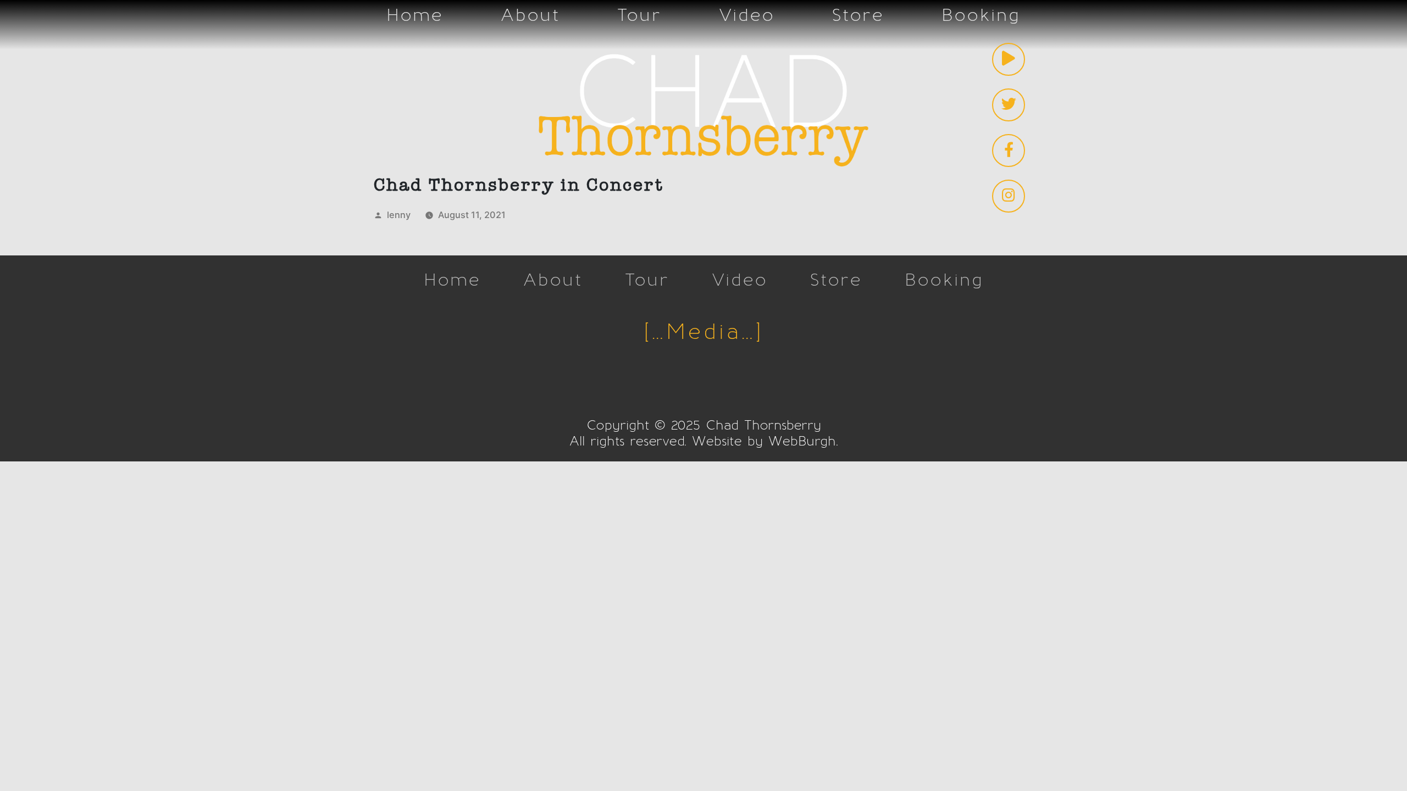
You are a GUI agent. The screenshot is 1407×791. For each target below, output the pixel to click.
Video (747, 15)
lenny (399, 214)
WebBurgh (802, 441)
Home (415, 15)
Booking (981, 15)
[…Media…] (704, 332)
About (530, 15)
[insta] (1008, 196)
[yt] (1008, 59)
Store (858, 15)
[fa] (1008, 150)
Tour (639, 15)
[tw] (1008, 104)
